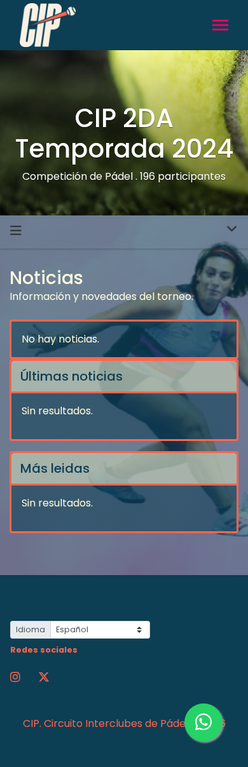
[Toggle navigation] (220, 26)
